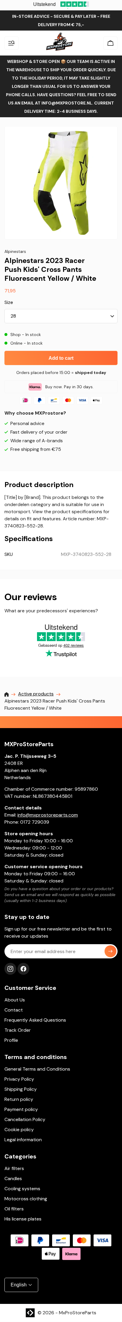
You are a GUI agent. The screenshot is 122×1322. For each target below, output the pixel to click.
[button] (11, 43)
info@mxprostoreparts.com (47, 815)
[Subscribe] (110, 951)
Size (8, 302)
